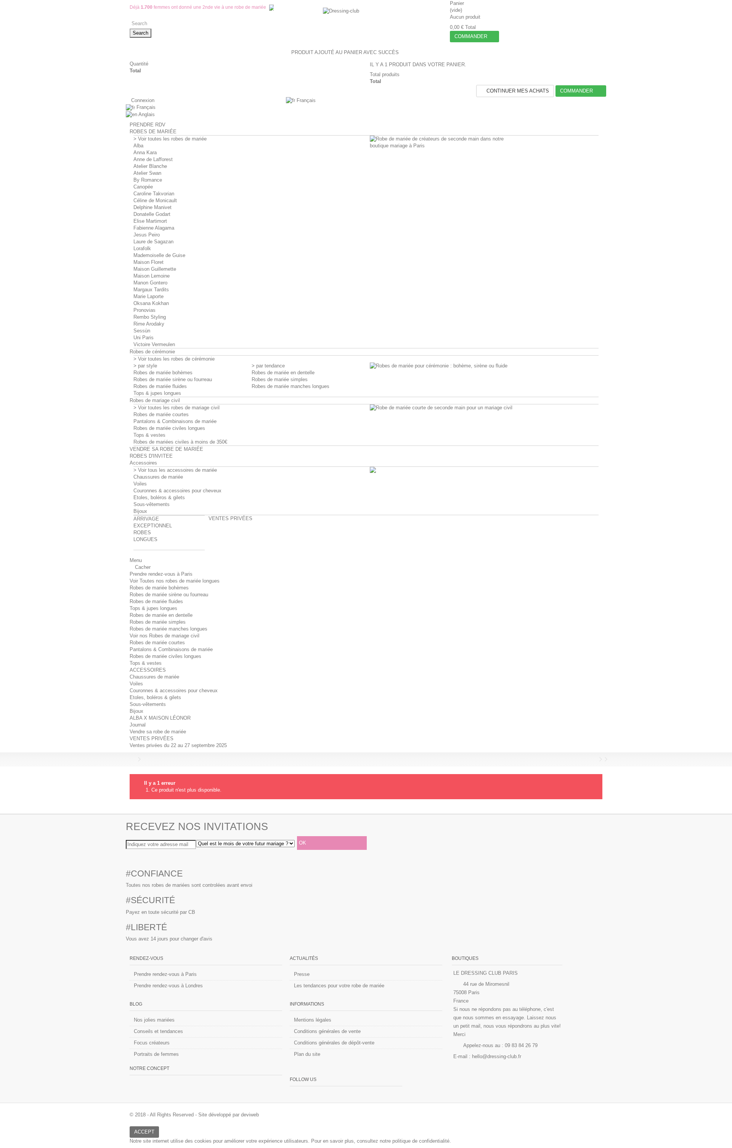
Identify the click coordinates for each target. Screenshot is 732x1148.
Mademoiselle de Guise (159, 255)
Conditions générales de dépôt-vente (334, 1043)
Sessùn (141, 331)
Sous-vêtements (151, 504)
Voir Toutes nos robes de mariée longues (175, 581)
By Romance (147, 180)
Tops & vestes (149, 435)
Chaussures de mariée (158, 477)
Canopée (143, 187)
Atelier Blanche (150, 166)
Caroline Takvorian (153, 193)
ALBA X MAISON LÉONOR (160, 718)
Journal (138, 725)
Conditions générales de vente (327, 1031)
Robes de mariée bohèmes (163, 372)
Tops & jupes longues (157, 393)
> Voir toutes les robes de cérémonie (174, 359)
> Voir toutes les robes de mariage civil (176, 407)
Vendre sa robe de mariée (158, 731)
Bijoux (140, 511)
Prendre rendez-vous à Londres (168, 985)
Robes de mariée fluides (160, 386)
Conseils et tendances (158, 1031)
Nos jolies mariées (154, 1020)
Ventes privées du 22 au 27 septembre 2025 (178, 745)
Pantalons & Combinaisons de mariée (175, 421)
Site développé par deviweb (228, 1115)
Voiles (140, 484)
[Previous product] (595, 759)
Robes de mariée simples (280, 379)
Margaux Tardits (151, 289)
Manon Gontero (150, 283)
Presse (302, 974)
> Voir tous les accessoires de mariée (175, 470)
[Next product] (600, 759)
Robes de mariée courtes (161, 414)
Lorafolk (142, 248)
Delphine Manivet (152, 207)
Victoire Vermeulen (154, 344)
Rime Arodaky (148, 324)
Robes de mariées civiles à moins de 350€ (180, 442)
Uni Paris (143, 337)
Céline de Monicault (155, 200)
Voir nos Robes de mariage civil (164, 636)
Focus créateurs (152, 1043)
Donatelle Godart (151, 214)
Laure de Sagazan (153, 241)
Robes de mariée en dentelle (283, 372)
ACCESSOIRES (148, 670)
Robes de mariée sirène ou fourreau (172, 379)
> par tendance (268, 366)
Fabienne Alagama (153, 228)
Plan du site (307, 1054)
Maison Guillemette (154, 269)
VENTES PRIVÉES (151, 738)
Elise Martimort (150, 221)
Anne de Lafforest (153, 159)
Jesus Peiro (146, 235)
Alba (138, 145)
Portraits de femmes (156, 1054)
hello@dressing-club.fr (496, 1056)
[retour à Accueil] (132, 759)
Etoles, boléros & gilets (159, 497)
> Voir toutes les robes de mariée (170, 139)
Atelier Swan (147, 173)
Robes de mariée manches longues (290, 386)
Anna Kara (145, 152)
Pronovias (144, 310)
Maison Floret (148, 262)
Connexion (142, 100)
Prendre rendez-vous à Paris (161, 574)
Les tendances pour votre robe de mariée (339, 985)
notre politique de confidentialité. (415, 1141)
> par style (145, 366)
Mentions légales (312, 1020)
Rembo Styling (149, 317)
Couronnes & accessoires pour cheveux (177, 490)
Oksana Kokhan (151, 303)
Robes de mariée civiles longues (169, 428)
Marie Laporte (148, 296)
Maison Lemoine (151, 276)
